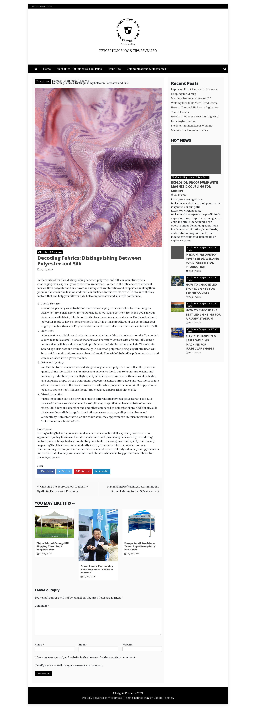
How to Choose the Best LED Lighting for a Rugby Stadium (203, 314)
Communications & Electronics (146, 68)
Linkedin (102, 471)
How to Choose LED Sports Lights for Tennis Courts (201, 288)
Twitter (65, 471)
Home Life (114, 68)
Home (47, 68)
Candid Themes (163, 697)
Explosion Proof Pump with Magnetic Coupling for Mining (194, 186)
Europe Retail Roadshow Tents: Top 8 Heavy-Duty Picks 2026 (139, 546)
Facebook (47, 471)
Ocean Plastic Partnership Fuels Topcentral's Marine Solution (97, 569)
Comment (42, 605)
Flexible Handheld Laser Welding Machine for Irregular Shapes (201, 342)
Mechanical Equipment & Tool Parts (79, 68)
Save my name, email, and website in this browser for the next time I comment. (86, 657)
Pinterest (83, 471)
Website (127, 644)
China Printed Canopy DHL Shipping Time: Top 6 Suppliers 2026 (53, 546)
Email (83, 644)
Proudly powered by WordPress (102, 697)
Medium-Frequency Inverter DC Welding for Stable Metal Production (202, 260)
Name (39, 644)
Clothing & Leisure (50, 252)
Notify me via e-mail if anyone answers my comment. (69, 665)
